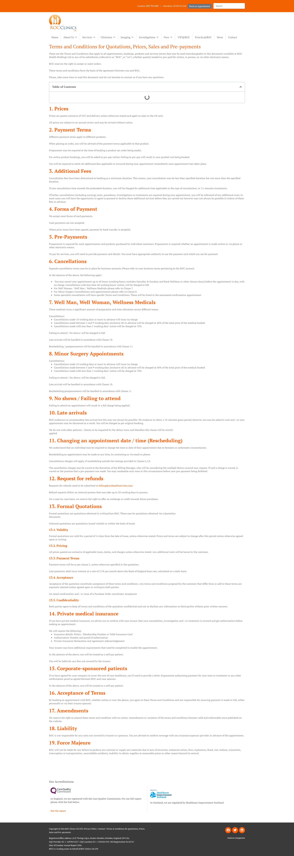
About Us (68, 37)
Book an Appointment (199, 6)
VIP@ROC (184, 37)
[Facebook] (228, 830)
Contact (232, 37)
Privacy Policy (90, 828)
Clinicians (106, 37)
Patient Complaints (236, 838)
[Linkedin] (242, 830)
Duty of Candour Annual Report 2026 (65, 845)
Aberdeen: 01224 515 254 (174, 5)
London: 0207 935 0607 (148, 5)
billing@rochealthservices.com (116, 485)
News (220, 37)
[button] (241, 87)
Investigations (147, 37)
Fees (166, 37)
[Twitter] (235, 830)
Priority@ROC (203, 37)
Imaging (125, 37)
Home (54, 37)
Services (87, 37)
